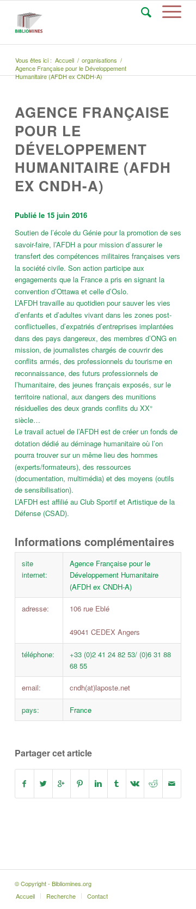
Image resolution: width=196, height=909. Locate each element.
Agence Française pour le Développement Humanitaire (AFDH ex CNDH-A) (93, 149)
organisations (99, 60)
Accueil (64, 60)
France (80, 710)
